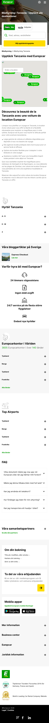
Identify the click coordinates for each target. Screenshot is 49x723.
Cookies (11, 710)
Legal (4, 710)
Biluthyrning (7, 51)
